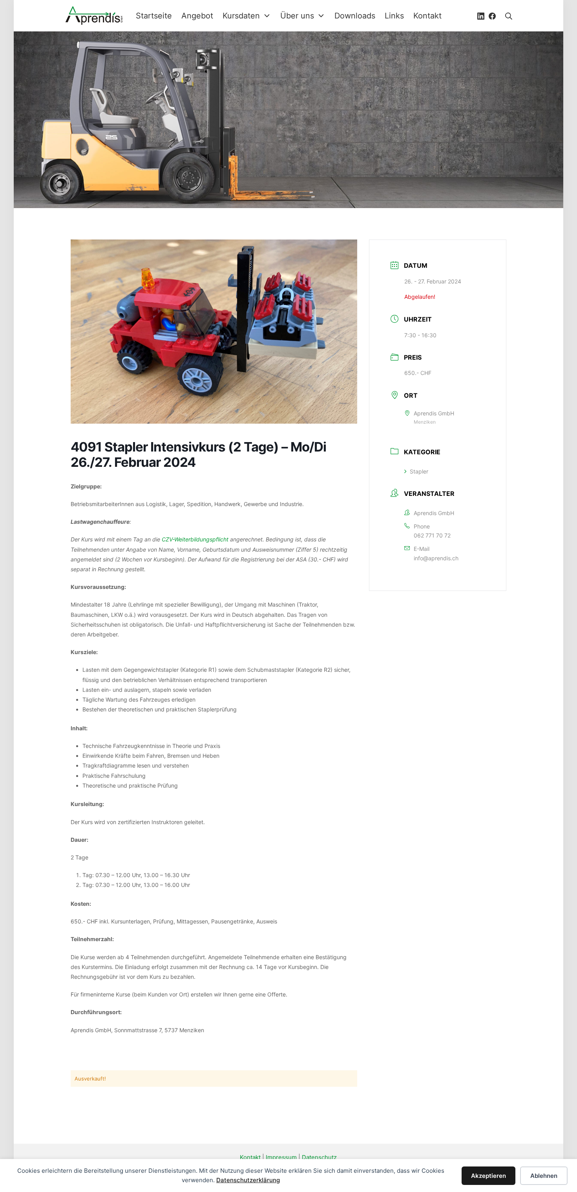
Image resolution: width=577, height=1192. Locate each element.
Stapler (419, 471)
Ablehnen (543, 1175)
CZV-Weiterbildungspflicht (195, 539)
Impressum (281, 1157)
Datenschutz (319, 1157)
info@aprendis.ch (436, 558)
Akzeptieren (488, 1175)
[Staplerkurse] (94, 15)
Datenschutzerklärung (248, 1180)
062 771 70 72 (432, 535)
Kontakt (250, 1157)
